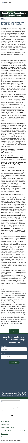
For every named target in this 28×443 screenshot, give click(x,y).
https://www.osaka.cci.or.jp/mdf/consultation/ (14, 159)
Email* (3, 354)
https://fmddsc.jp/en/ (7, 152)
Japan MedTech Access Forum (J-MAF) (13, 431)
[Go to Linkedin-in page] (12, 415)
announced (19, 28)
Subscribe (14, 362)
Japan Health (7, 275)
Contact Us (4, 434)
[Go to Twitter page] (16, 415)
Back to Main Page (14, 330)
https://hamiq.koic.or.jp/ (7, 167)
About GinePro (5, 421)
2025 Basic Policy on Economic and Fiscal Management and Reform (12, 109)
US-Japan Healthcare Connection (10, 215)
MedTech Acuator (15, 202)
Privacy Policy (5, 437)
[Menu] (25, 5)
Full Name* (4, 346)
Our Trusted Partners (7, 427)
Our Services (5, 424)
